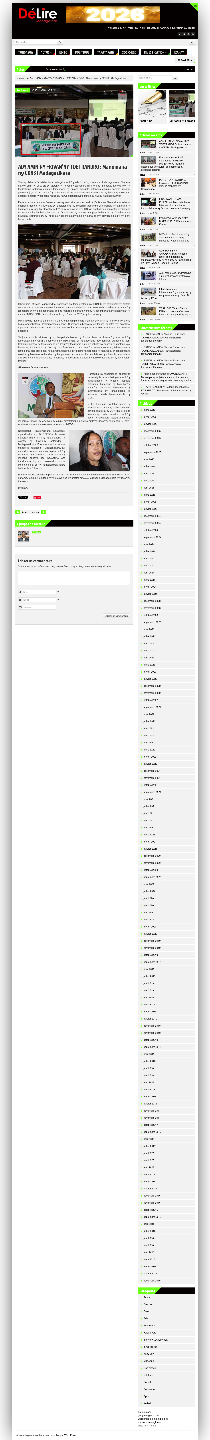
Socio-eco (165, 28)
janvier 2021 (150, 848)
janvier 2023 (150, 678)
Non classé (150, 1368)
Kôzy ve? (149, 1354)
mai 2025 (149, 480)
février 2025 (150, 501)
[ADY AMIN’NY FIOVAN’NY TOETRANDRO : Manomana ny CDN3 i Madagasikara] (74, 120)
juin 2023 (149, 643)
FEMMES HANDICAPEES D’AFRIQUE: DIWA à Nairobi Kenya (175, 221)
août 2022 (149, 714)
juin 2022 (149, 728)
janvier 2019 (150, 1018)
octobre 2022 (151, 700)
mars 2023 (149, 664)
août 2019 (149, 969)
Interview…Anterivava (156, 1339)
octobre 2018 (151, 1040)
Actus (123, 28)
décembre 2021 (152, 770)
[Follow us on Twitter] (184, 34)
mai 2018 (149, 1075)
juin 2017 (149, 1153)
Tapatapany (153, 28)
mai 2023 (149, 650)
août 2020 (149, 884)
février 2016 (150, 1266)
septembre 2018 (152, 1047)
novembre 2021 (152, 778)
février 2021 (150, 841)
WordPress (70, 1435)
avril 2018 (149, 1082)
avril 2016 (149, 1252)
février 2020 (150, 926)
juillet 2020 (150, 891)
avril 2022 (149, 742)
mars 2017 (149, 1174)
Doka (146, 1311)
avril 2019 (149, 997)
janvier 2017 (150, 1188)
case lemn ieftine (147, 1425)
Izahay (191, 28)
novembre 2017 (152, 1117)
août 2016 (149, 1224)
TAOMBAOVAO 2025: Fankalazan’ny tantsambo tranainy (161, 339)
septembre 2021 (152, 792)
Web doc (148, 1403)
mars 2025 (149, 494)
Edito (131, 28)
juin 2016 (149, 1238)
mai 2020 (149, 905)
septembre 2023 (152, 622)
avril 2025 (149, 487)
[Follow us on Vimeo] (180, 34)
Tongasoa (113, 28)
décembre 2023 (152, 601)
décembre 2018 (152, 1025)
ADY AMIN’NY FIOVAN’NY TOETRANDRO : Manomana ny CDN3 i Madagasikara (175, 144)
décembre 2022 (152, 686)
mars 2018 (149, 1089)
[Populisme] (152, 101)
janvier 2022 (150, 763)
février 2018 (150, 1096)
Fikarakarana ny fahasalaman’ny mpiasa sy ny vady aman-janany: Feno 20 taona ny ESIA (166, 293)
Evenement (150, 1325)
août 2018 (149, 1054)
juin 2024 (149, 558)
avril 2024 (149, 572)
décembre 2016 (152, 1195)
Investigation (179, 28)
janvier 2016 (150, 1273)
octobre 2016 (151, 1209)
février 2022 (150, 756)
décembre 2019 (152, 940)
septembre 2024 (152, 537)
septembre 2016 (152, 1217)
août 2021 (149, 799)
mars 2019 (149, 1004)
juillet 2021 (150, 806)
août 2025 (149, 459)
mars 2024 (149, 579)
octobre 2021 (151, 785)
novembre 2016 (152, 1202)
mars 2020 (149, 919)
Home (20, 78)
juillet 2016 (150, 1231)
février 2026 (150, 416)
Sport (146, 1396)
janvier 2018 (150, 1103)
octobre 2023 (151, 615)
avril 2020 (149, 912)
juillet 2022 (150, 721)
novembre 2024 (152, 523)
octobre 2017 (151, 1124)
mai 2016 (149, 1245)
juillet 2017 (150, 1146)
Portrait (147, 1382)
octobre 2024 (151, 530)
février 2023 (150, 671)
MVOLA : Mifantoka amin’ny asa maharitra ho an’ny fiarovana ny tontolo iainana (174, 237)
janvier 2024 (150, 593)
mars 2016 (149, 1259)
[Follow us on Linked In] (193, 34)
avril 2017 (149, 1167)
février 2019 (150, 1011)
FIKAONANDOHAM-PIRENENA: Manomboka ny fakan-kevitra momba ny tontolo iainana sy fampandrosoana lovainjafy (165, 203)
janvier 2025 (150, 509)
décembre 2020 (152, 855)
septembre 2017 (152, 1132)
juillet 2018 (150, 1061)
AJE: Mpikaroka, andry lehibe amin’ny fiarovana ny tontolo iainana (175, 276)
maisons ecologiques (149, 1422)
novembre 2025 (152, 438)
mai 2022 (149, 735)
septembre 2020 (152, 877)
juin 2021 (149, 813)
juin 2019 (149, 983)
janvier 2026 (150, 424)
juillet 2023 (150, 636)
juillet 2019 (150, 976)
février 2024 (150, 586)
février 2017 (150, 1181)
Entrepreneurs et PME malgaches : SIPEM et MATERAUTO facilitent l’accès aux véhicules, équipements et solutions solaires (106, 69)
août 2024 (149, 544)
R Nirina (54, 90)
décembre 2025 (152, 431)
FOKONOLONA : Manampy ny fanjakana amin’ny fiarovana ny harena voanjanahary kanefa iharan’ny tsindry (166, 377)
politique (140, 28)
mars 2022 (149, 749)
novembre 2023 (152, 608)
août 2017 (149, 1139)
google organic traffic (149, 1415)
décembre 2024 (152, 516)
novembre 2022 (152, 693)
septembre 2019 (152, 962)
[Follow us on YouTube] (188, 34)
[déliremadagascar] (38, 15)
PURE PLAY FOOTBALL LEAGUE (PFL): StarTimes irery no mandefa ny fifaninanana (164, 184)
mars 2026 (149, 409)
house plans (144, 1412)
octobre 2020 (151, 870)
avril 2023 (149, 657)
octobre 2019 (151, 955)
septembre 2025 (152, 452)
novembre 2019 (152, 947)
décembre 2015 (152, 1280)
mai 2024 (149, 565)
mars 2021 (149, 834)
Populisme (146, 121)
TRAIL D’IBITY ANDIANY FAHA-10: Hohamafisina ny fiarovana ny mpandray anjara (175, 311)
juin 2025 (149, 473)
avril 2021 (149, 827)
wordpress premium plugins (153, 1418)
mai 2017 (149, 1160)
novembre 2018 (152, 1032)
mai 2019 (149, 990)
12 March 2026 (185, 60)
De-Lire (148, 1304)
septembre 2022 (152, 707)
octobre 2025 (151, 445)
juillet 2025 (150, 466)
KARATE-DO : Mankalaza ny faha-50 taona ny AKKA (166, 392)
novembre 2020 (152, 863)
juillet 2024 (150, 551)
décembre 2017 (152, 1110)
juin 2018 (149, 1068)
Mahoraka (149, 1361)
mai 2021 (149, 820)
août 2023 (149, 629)
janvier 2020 (150, 933)
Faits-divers (150, 1332)
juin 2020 (149, 898)
